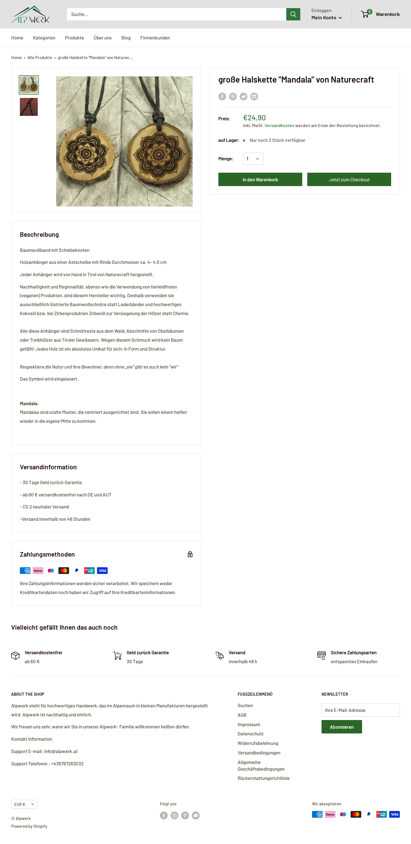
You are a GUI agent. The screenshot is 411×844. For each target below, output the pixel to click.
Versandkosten (279, 125)
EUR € (19, 804)
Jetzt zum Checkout (349, 179)
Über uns (103, 37)
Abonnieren (342, 727)
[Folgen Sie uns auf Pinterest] (185, 815)
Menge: (225, 158)
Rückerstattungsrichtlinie (264, 778)
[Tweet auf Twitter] (243, 96)
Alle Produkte (39, 57)
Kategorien (44, 37)
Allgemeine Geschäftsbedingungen (261, 765)
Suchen (245, 705)
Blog (126, 37)
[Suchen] (293, 14)
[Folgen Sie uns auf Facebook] (164, 815)
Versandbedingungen (259, 752)
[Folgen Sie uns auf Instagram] (174, 815)
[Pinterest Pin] (233, 96)
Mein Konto (324, 17)
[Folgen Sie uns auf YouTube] (196, 815)
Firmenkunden (155, 37)
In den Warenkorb (260, 179)
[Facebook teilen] (222, 96)
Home (17, 37)
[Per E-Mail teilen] (254, 96)
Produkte (74, 37)
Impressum (249, 724)
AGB (242, 715)
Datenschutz (251, 733)
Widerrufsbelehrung (258, 743)
